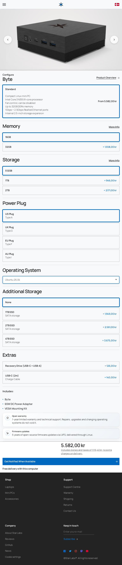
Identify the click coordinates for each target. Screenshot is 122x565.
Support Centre (72, 487)
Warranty (68, 492)
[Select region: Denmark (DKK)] (117, 4)
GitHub (9, 545)
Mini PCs (10, 492)
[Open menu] (4, 4)
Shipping (68, 498)
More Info (114, 127)
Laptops (9, 487)
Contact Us (70, 511)
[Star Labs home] (61, 4)
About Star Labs (13, 533)
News (8, 550)
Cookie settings (13, 556)
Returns (68, 505)
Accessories (11, 498)
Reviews (9, 539)
